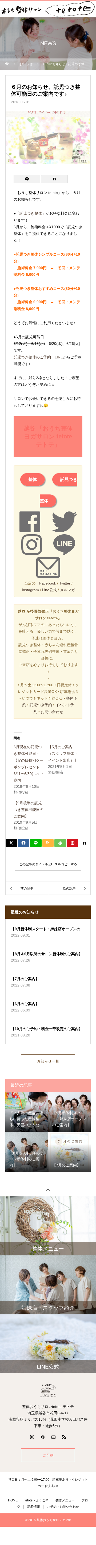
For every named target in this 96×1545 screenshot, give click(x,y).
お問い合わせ (52, 712)
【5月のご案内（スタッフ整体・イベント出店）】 (63, 753)
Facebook (47, 583)
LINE (59, 357)
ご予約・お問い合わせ (63, 1507)
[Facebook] (42, 1437)
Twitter (64, 583)
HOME (13, 1500)
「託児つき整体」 (31, 213)
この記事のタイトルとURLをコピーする (48, 864)
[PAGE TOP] (48, 1189)
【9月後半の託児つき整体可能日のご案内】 (28, 809)
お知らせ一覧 (48, 1061)
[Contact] (53, 1437)
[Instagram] (32, 1437)
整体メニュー (65, 1500)
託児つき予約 (41, 705)
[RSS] (64, 1437)
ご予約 (48, 1455)
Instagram (30, 590)
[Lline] (27, 179)
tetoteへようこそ (37, 1500)
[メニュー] (88, 9)
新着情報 (33, 1507)
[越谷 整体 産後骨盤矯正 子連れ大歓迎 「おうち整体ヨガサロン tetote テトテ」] (48, 1390)
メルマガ (67, 590)
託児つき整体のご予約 (32, 357)
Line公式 (49, 590)
